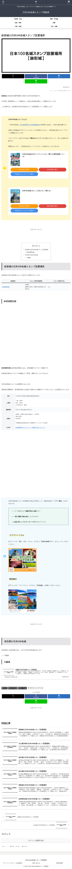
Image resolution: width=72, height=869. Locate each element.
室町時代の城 (33, 688)
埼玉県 (5, 688)
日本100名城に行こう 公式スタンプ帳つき (36, 190)
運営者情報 (59, 863)
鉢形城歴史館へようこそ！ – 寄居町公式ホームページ (30, 427)
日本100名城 (13, 688)
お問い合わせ (36, 863)
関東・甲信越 (23, 688)
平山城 (41, 688)
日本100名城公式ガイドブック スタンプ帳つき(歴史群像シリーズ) (43, 155)
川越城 (29, 257)
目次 (33, 246)
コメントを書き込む (36, 840)
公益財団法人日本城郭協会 (30, 125)
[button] (66, 477)
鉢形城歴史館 (30, 252)
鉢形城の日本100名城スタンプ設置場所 (36, 249)
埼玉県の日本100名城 (31, 255)
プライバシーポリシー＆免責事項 (12, 863)
